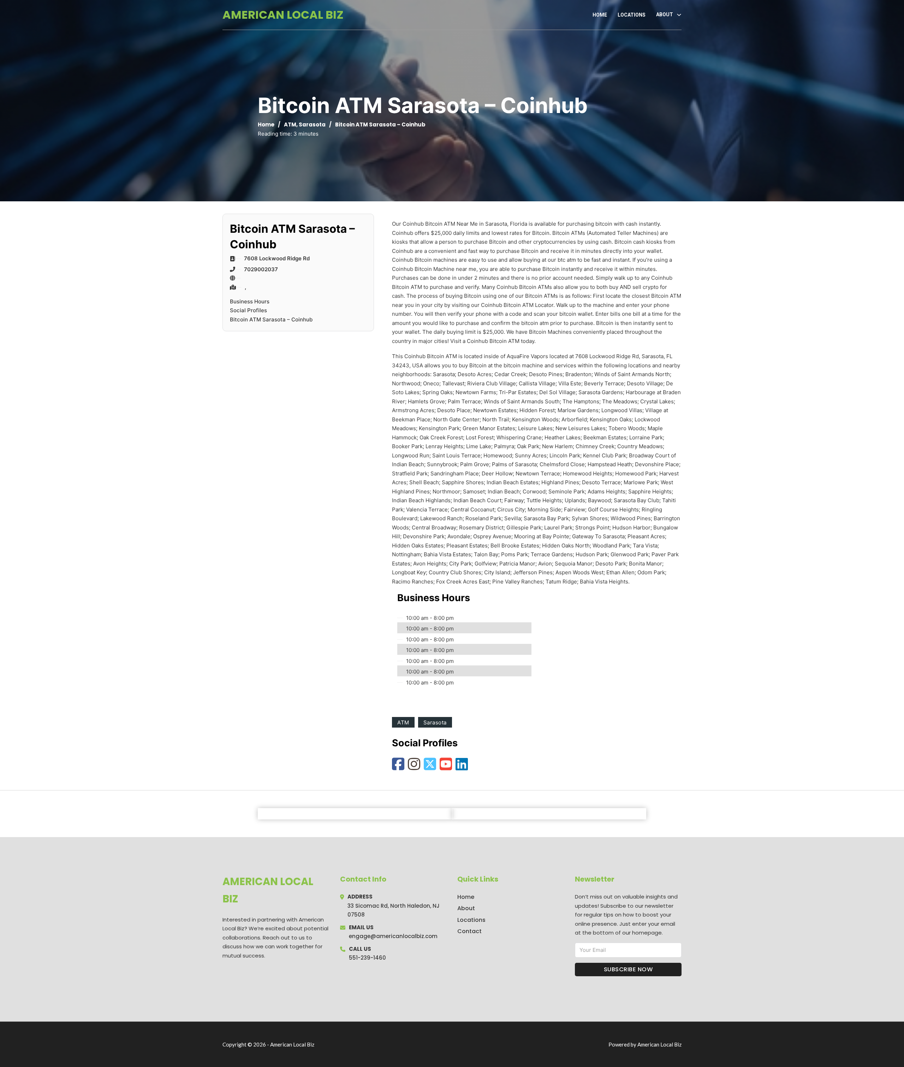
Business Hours (249, 301)
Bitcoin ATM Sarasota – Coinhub (271, 319)
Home (600, 15)
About (466, 908)
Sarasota (312, 124)
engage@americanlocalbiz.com (393, 936)
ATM (290, 124)
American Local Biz (283, 15)
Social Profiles (248, 310)
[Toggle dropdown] (679, 14)
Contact (469, 931)
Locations (632, 15)
